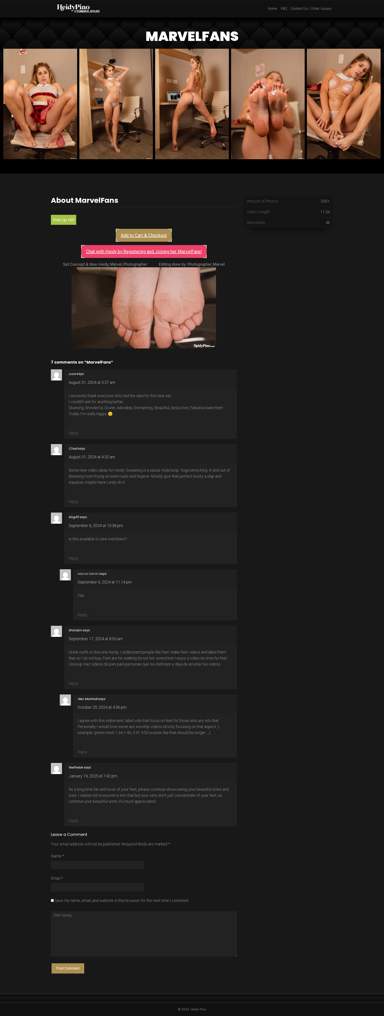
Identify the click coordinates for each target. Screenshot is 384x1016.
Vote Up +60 (63, 219)
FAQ (284, 8)
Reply (73, 433)
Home (272, 8)
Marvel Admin (88, 573)
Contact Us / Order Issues (311, 8)
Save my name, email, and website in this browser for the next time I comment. (122, 900)
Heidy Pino (198, 1009)
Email (57, 878)
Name (57, 856)
